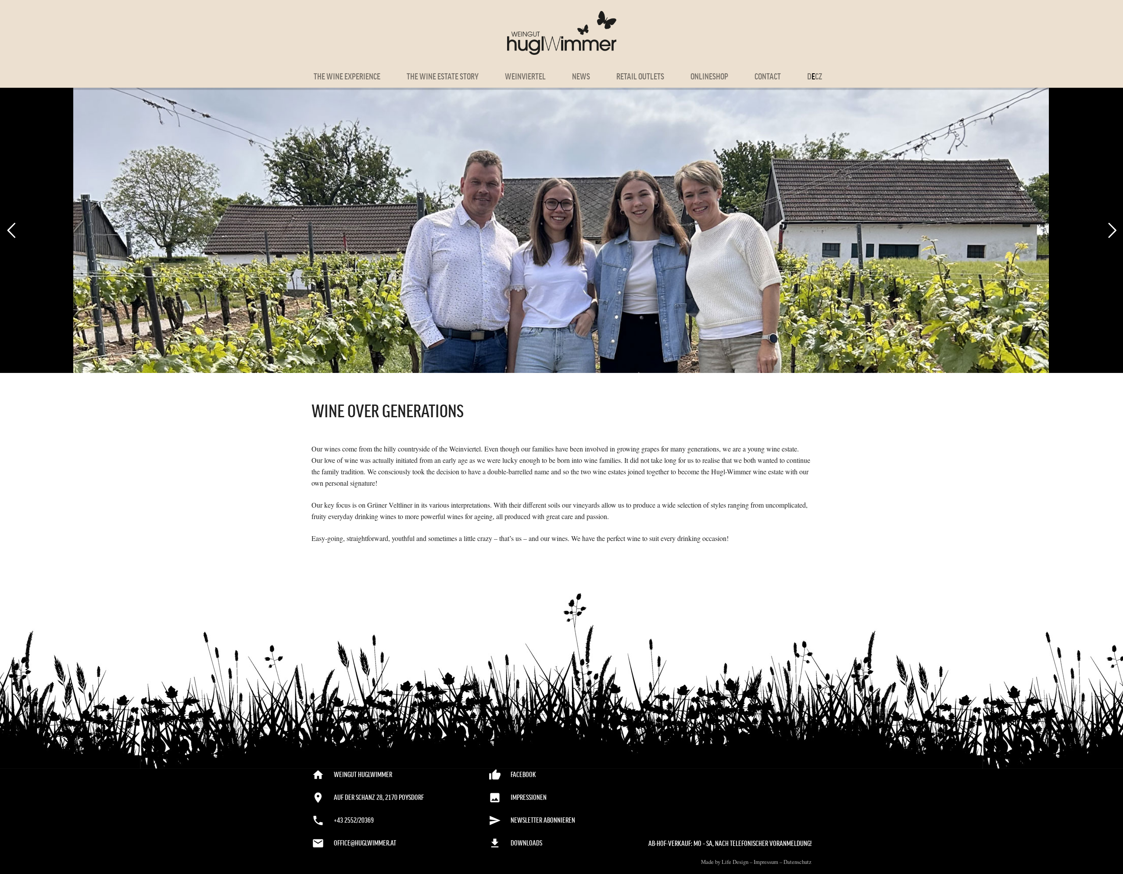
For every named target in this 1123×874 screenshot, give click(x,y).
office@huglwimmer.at (365, 843)
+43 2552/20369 (354, 820)
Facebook (523, 774)
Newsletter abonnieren (543, 820)
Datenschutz (797, 862)
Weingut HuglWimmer (363, 774)
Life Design (735, 862)
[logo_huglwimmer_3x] (561, 33)
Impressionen (529, 797)
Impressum (766, 862)
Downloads (526, 843)
